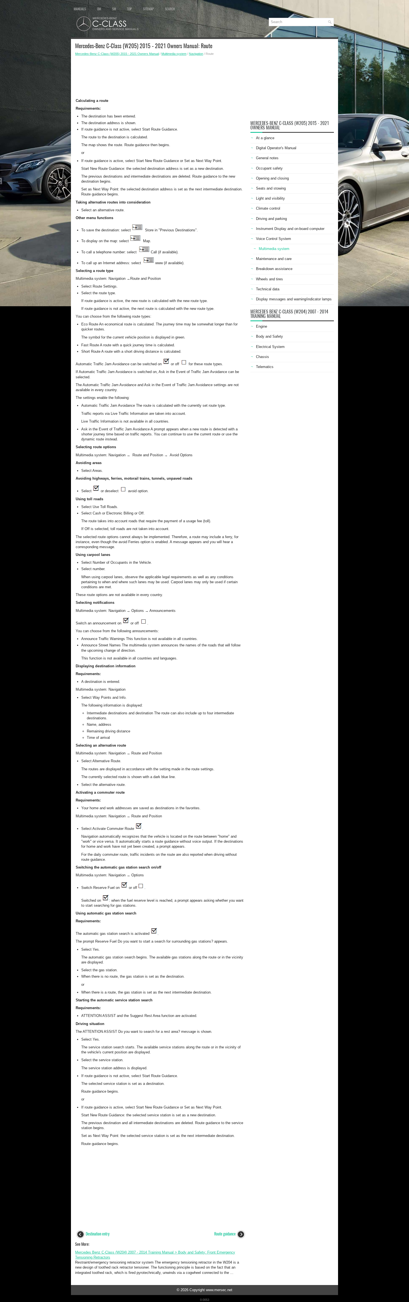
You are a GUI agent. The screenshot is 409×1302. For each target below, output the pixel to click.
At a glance (265, 138)
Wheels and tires (269, 279)
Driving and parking (271, 219)
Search (170, 9)
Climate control (268, 208)
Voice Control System (273, 239)
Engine (261, 326)
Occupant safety (269, 168)
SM (114, 9)
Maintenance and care (274, 259)
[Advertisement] (160, 75)
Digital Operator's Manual (276, 148)
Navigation (196, 53)
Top (129, 9)
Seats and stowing (271, 188)
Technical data (267, 289)
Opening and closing (272, 178)
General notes (267, 158)
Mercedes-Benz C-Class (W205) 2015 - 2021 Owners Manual (117, 53)
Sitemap (148, 9)
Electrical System (270, 347)
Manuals (80, 9)
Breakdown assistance (274, 269)
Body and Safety (269, 336)
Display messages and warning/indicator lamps (294, 299)
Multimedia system (173, 53)
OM (99, 9)
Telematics (265, 367)
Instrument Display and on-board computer (290, 229)
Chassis (262, 357)
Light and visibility (270, 198)
